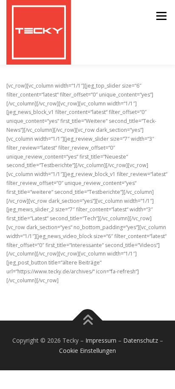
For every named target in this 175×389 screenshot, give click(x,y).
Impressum (100, 340)
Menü (161, 16)
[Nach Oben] (88, 320)
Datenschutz (140, 340)
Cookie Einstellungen (87, 350)
